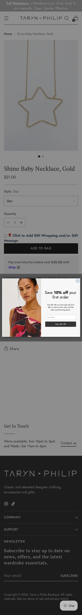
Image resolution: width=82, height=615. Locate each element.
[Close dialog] (77, 281)
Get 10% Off (60, 323)
